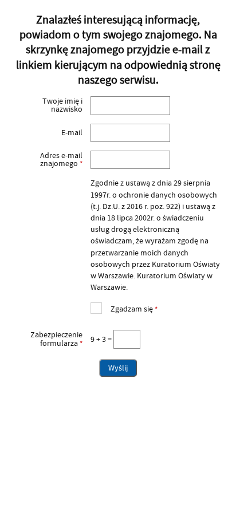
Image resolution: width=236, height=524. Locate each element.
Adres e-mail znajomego (47, 160)
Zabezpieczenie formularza (47, 339)
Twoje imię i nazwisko (62, 105)
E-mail (71, 133)
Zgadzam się (124, 307)
